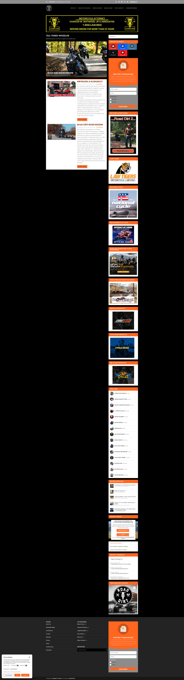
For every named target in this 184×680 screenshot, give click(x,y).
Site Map (48, 637)
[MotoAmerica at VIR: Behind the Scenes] (112, 486)
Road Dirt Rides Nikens (90, 125)
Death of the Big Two (120, 491)
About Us (48, 624)
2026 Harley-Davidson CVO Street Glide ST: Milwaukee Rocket (124, 509)
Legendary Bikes (131, 8)
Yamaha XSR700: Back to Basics (118, 549)
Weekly (114, 102)
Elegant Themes (57, 678)
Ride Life (73, 8)
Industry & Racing (84, 8)
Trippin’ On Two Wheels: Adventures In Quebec (124, 503)
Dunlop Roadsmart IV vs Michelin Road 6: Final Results (72, 2)
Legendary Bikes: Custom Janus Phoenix (125, 496)
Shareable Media (50, 627)
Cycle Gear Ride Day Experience (119, 568)
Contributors (49, 630)
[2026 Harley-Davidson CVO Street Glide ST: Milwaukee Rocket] (112, 510)
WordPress (72, 678)
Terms (47, 643)
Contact (48, 633)
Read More (82, 119)
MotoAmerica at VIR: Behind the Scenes (124, 485)
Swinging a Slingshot (60, 73)
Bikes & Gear (108, 8)
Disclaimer (49, 650)
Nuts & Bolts (119, 8)
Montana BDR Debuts (115, 543)
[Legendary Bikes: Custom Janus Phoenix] (112, 497)
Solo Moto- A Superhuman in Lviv (120, 578)
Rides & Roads (97, 8)
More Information (122, 530)
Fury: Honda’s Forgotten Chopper (119, 546)
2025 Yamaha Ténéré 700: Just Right (121, 564)
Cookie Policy (49, 646)
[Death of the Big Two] (112, 492)
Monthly (114, 99)
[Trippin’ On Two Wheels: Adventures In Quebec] (112, 503)
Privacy (48, 640)
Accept (123, 534)
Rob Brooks (54, 75)
